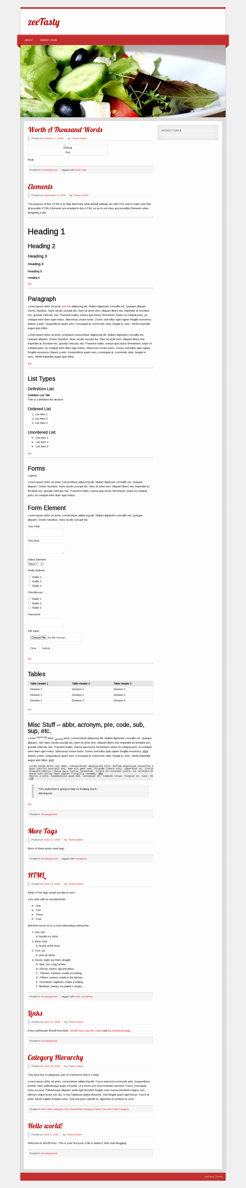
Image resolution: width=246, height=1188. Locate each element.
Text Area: (34, 540)
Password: (34, 614)
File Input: (34, 630)
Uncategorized (49, 170)
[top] (29, 284)
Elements (40, 186)
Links (35, 1013)
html (77, 996)
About (28, 40)
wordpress (81, 858)
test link (66, 306)
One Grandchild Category (78, 1109)
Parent (98, 1109)
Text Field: (34, 526)
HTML (36, 874)
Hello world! (45, 1125)
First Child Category (52, 1109)
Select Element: (37, 559)
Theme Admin (79, 138)
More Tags (42, 830)
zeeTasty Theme (213, 1176)
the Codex (96, 1030)
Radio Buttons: (37, 570)
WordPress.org (79, 1030)
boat (77, 170)
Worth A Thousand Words (65, 129)
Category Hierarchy (55, 1057)
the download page (119, 1030)
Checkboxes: (36, 592)
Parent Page (48, 40)
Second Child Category (116, 1109)
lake (84, 170)
